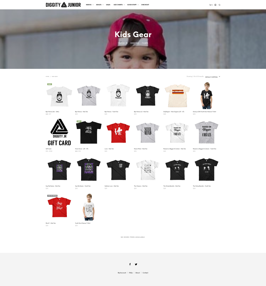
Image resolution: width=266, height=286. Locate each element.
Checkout (145, 5)
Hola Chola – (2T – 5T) (81, 149)
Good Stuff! (132, 5)
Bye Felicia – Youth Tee (111, 111)
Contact (145, 273)
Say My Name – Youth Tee (83, 186)
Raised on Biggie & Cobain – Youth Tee (204, 149)
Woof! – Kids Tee (51, 223)
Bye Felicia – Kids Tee (81, 111)
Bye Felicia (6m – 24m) (52, 111)
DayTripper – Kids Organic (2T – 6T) (173, 111)
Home (47, 76)
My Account (122, 273)
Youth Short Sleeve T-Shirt (82, 223)
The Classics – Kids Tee (140, 186)
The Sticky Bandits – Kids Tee (171, 186)
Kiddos (88, 5)
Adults (98, 5)
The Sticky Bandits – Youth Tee (202, 186)
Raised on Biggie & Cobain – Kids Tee (174, 149)
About (137, 273)
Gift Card (48, 149)
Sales (108, 5)
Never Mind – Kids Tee (140, 149)
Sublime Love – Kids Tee (112, 186)
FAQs (131, 273)
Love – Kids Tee (109, 149)
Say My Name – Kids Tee (53, 186)
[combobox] (212, 76)
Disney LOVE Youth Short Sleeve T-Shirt (204, 111)
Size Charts (118, 5)
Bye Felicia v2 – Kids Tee (141, 111)
